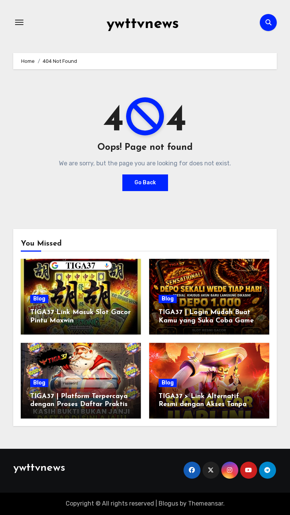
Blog (39, 299)
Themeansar (205, 503)
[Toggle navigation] (19, 22)
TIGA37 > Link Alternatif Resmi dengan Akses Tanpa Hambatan (203, 404)
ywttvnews (142, 24)
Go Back (145, 182)
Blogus (168, 503)
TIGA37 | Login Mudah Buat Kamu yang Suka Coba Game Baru (206, 320)
